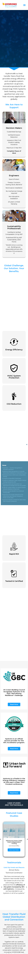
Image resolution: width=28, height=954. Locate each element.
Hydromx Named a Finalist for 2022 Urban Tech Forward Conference (14, 500)
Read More (14, 793)
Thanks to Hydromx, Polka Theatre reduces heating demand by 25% (14, 481)
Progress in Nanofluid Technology (12, 478)
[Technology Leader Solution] (14, 233)
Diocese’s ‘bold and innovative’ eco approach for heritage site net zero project (14, 484)
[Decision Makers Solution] (14, 134)
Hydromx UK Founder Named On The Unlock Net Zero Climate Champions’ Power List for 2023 (13, 496)
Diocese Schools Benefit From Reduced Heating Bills (13, 491)
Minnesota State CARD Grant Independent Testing (14, 475)
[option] (14, 839)
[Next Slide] (24, 887)
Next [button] (27, 839)
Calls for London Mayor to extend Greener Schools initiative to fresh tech (14, 488)
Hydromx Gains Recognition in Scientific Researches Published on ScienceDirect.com (14, 472)
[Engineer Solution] (14, 183)
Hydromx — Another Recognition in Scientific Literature (12, 468)
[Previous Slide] (4, 887)
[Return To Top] (24, 950)
